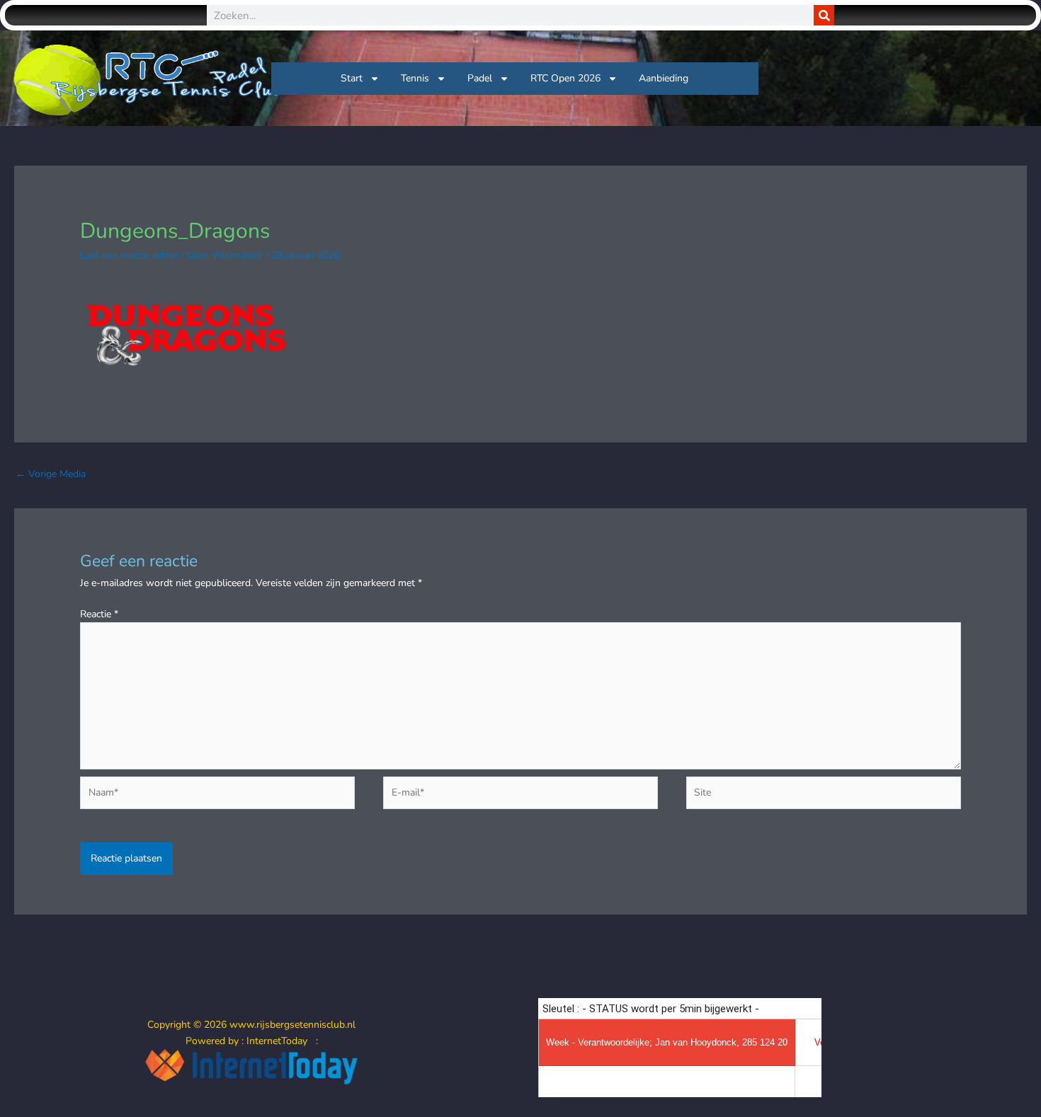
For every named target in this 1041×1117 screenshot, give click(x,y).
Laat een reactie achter (129, 255)
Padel (479, 78)
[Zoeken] (824, 15)
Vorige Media (51, 474)
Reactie (99, 614)
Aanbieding (663, 78)
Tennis (415, 78)
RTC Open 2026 (565, 78)
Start (352, 78)
